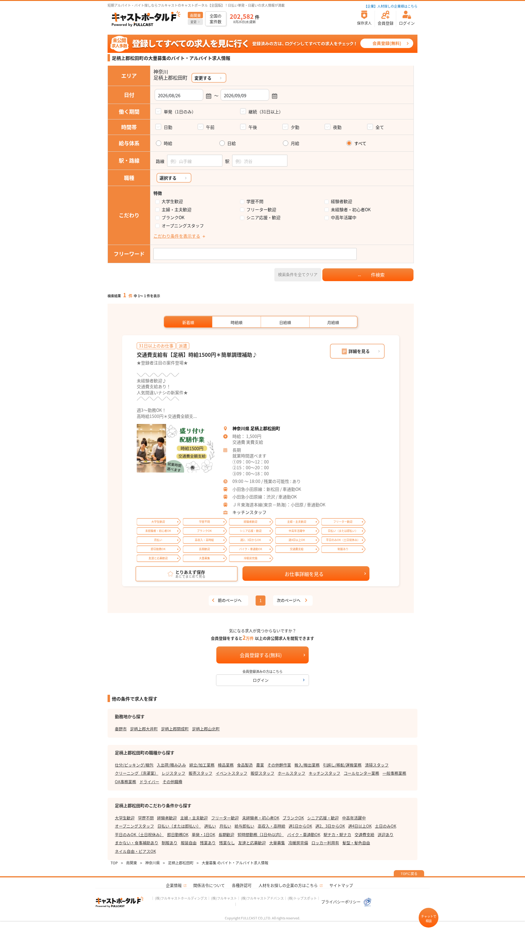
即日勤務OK (177, 834)
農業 (260, 765)
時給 (168, 143)
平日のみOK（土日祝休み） (139, 834)
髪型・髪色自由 (356, 843)
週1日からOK (300, 826)
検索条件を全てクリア (297, 274)
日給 (231, 143)
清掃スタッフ (377, 765)
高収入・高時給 (271, 826)
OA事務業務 (125, 781)
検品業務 (226, 765)
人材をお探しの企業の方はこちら (288, 885)
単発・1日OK (203, 834)
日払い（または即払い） (179, 826)
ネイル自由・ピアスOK (135, 851)
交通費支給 (364, 834)
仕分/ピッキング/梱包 (134, 765)
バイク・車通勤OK (303, 834)
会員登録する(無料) (261, 655)
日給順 (285, 322)
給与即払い (244, 826)
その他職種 (172, 781)
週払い (210, 826)
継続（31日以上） (266, 111)
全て (380, 127)
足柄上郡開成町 (175, 729)
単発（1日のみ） (180, 111)
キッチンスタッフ (249, 512)
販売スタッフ (200, 773)
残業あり (208, 843)
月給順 (333, 322)
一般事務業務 (394, 773)
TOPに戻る (409, 873)
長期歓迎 (226, 834)
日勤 (168, 127)
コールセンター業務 (361, 773)
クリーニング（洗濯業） (136, 773)
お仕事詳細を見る (304, 573)
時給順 (236, 322)
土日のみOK (385, 826)
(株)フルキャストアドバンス (262, 898)
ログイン (261, 680)
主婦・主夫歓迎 (176, 209)
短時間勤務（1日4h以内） (261, 834)
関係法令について (209, 885)
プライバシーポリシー (341, 901)
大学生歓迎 (172, 201)
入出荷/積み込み (171, 765)
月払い (225, 826)
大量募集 (277, 843)
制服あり (169, 843)
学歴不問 (254, 201)
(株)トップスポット (302, 898)
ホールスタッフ (291, 773)
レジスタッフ (173, 773)
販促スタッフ (262, 773)
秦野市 (121, 729)
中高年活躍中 (343, 217)
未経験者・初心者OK (351, 209)
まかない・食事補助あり (136, 843)
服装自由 (189, 843)
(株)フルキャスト (224, 898)
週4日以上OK (360, 826)
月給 (295, 143)
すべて (360, 143)
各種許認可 (242, 885)
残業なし (227, 843)
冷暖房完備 (298, 843)
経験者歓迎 (341, 201)
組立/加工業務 (201, 765)
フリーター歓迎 (261, 209)
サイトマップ (341, 885)
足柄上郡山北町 (206, 729)
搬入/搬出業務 (307, 765)
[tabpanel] (175, 448)
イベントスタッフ (231, 773)
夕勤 (295, 127)
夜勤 (337, 127)
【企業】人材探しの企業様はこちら (390, 6)
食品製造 (245, 765)
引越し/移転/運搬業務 (342, 765)
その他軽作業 (279, 765)
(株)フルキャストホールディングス (181, 898)
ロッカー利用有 (325, 843)
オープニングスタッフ (183, 226)
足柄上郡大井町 (144, 729)
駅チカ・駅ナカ (337, 834)
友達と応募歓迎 (252, 843)
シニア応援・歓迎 (263, 217)
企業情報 (174, 885)
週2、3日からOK (330, 826)
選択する (168, 178)
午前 (210, 127)
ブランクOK (173, 217)
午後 (253, 127)
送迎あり (385, 834)
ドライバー (149, 781)
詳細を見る (359, 351)
